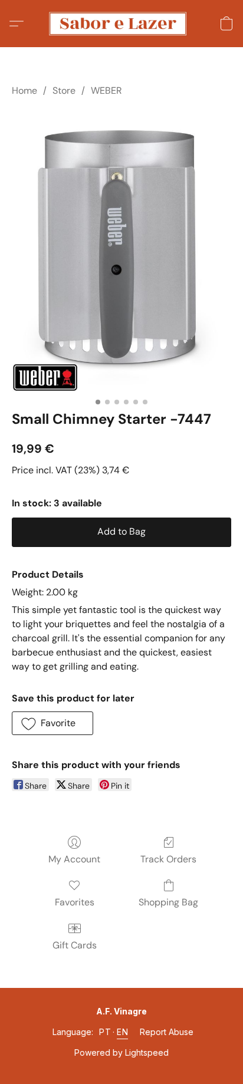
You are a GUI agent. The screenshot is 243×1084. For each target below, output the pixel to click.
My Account (74, 859)
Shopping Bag (168, 902)
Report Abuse (166, 1032)
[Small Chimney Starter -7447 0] (121, 250)
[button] (121, 23)
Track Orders (168, 859)
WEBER (106, 90)
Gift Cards (74, 945)
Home (24, 90)
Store (63, 90)
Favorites (74, 902)
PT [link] (105, 1032)
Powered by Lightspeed (121, 1052)
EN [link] (122, 1032)
